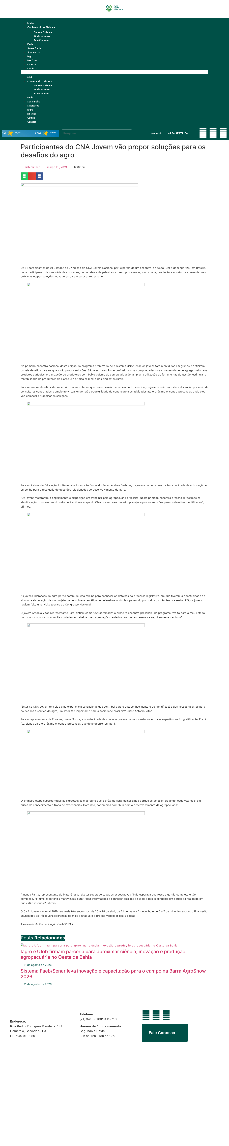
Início (30, 23)
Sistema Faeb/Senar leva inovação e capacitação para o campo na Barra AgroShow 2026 (113, 973)
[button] (114, 72)
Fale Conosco (41, 40)
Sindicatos (33, 52)
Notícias (32, 60)
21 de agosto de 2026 (37, 964)
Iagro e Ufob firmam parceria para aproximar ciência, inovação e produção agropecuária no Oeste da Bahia (103, 954)
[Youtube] (203, 133)
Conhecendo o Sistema (41, 27)
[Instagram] (223, 133)
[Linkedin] (213, 133)
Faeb (30, 44)
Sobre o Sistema (43, 32)
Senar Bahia (34, 48)
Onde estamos (42, 36)
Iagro (30, 56)
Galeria (31, 64)
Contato (32, 68)
